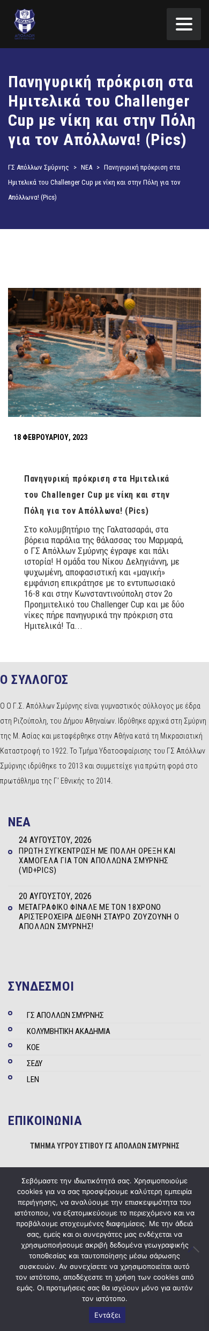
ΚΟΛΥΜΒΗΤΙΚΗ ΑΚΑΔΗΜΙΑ (68, 1031)
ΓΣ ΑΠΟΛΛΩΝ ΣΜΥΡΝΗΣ (65, 1015)
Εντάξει (107, 1315)
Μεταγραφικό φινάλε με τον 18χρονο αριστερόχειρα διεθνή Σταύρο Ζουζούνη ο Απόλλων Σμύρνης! (99, 916)
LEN (33, 1079)
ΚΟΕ (33, 1047)
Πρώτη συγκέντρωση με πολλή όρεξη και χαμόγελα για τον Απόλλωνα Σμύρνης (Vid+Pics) (97, 860)
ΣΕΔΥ (34, 1063)
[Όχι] (195, 1249)
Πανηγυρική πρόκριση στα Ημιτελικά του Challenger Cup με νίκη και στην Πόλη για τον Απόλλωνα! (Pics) (97, 495)
